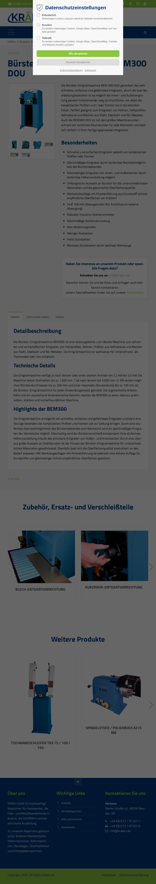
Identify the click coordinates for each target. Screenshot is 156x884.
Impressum (90, 70)
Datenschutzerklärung (71, 70)
